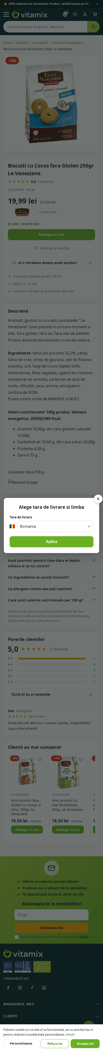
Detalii (70, 1034)
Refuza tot (54, 1043)
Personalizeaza (21, 1043)
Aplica (51, 542)
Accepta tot (85, 1043)
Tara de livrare (21, 517)
